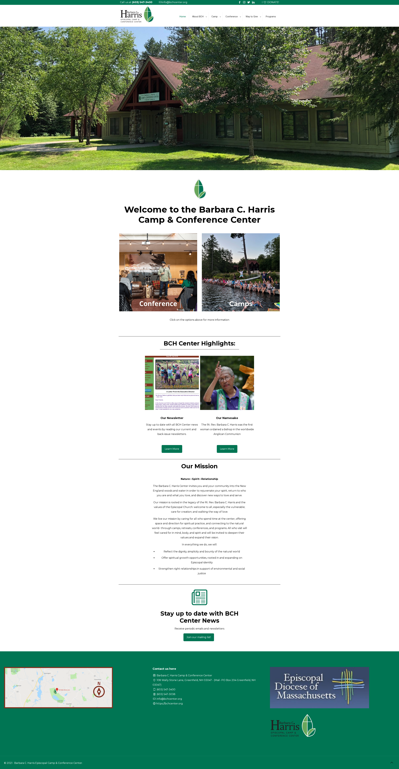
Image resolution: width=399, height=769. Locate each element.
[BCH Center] (137, 24)
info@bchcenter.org (174, 2)
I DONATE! (270, 2)
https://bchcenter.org (169, 703)
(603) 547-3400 (166, 689)
